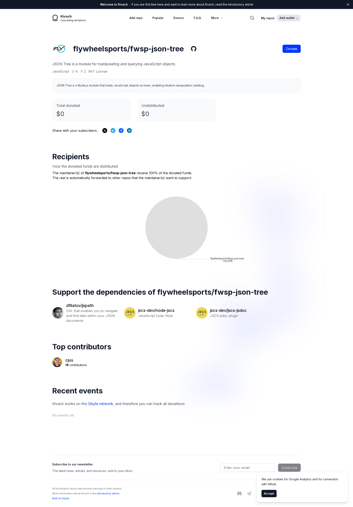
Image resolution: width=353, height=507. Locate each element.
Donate (291, 49)
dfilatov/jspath (80, 305)
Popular (158, 18)
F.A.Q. (197, 18)
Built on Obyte (60, 498)
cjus (69, 360)
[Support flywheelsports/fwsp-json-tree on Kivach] (121, 130)
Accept (269, 493)
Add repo (136, 18)
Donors (178, 18)
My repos (268, 18)
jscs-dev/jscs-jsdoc (228, 310)
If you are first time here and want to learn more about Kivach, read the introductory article (176, 4)
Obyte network (100, 404)
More (215, 18)
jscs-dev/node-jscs (156, 310)
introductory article (108, 493)
